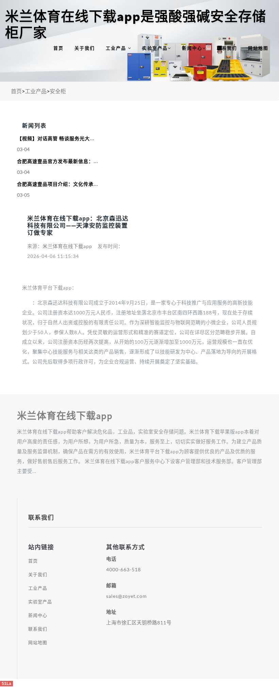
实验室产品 (155, 48)
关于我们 (85, 48)
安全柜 (58, 91)
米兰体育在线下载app (67, 246)
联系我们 (227, 48)
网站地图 (258, 48)
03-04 (23, 149)
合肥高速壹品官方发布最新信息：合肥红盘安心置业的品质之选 (88, 161)
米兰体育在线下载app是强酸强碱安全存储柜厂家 (135, 24)
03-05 (23, 195)
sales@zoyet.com (126, 596)
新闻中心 (192, 48)
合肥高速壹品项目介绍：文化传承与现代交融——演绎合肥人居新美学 (95, 184)
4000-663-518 (123, 569)
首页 (58, 48)
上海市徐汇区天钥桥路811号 (138, 622)
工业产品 (117, 48)
